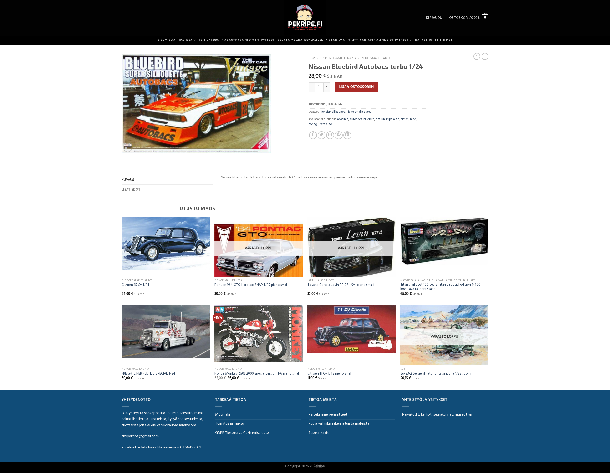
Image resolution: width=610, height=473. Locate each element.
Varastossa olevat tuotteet (248, 40)
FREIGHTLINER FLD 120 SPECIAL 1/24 (148, 374)
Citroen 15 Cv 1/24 (135, 285)
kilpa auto (392, 119)
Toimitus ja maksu (229, 423)
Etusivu (315, 59)
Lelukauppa (209, 40)
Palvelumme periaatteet (328, 414)
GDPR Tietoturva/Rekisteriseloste (242, 433)
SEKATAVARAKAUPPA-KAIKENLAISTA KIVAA (311, 40)
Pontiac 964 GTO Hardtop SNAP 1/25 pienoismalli (251, 285)
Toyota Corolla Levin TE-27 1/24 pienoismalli (340, 285)
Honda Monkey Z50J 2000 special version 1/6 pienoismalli (257, 374)
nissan (405, 119)
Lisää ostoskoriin (356, 87)
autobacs (356, 119)
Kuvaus (128, 180)
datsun (380, 119)
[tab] (167, 179)
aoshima (342, 119)
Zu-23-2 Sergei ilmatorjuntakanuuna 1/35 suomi (435, 374)
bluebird (368, 119)
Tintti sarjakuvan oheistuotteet (378, 40)
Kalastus (423, 40)
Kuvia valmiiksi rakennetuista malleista (339, 423)
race (413, 119)
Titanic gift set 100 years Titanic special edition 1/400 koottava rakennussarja (440, 287)
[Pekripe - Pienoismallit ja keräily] (305, 18)
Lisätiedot (131, 189)
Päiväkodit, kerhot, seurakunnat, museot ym (437, 414)
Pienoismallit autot (377, 59)
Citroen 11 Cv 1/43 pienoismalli (329, 374)
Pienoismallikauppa (175, 40)
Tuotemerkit (319, 433)
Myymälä (222, 414)
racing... (314, 124)
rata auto (326, 124)
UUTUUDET (443, 40)
